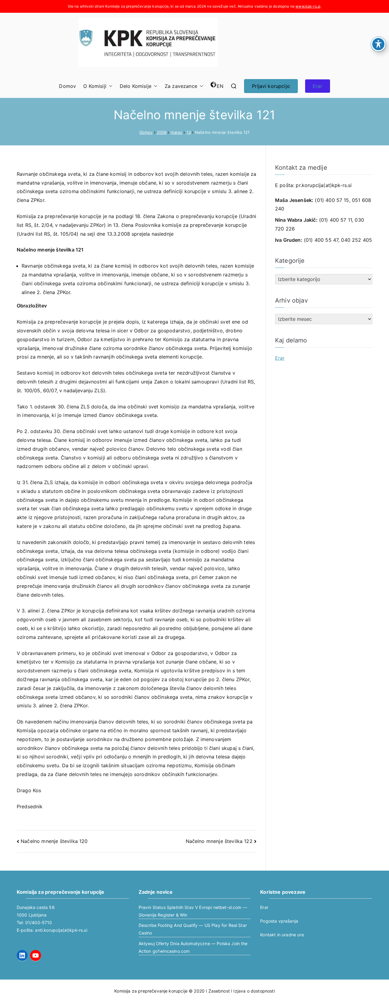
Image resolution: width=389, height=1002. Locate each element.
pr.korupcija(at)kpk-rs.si (324, 185)
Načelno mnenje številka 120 (54, 841)
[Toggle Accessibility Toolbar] (378, 44)
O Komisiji (94, 86)
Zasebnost (219, 990)
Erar (317, 86)
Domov (67, 86)
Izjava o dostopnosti (253, 990)
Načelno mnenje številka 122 (219, 841)
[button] (109, 86)
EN (220, 86)
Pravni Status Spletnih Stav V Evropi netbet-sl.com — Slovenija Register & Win (193, 911)
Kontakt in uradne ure (282, 934)
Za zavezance (181, 86)
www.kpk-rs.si (307, 6)
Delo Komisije (135, 86)
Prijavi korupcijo (271, 86)
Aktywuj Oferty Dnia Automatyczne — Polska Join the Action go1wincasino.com (193, 947)
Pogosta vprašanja (279, 921)
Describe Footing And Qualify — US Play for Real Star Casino (193, 929)
